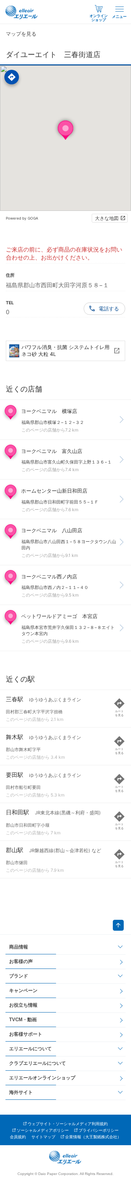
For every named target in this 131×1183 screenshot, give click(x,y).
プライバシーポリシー (99, 1130)
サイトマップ (43, 1137)
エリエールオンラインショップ (42, 1077)
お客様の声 (21, 961)
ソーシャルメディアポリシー (43, 1130)
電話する (109, 308)
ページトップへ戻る (118, 925)
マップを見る (21, 34)
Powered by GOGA (22, 218)
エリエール (21, 12)
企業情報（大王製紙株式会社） (93, 1137)
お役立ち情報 (23, 1005)
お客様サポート (25, 1034)
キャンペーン (23, 990)
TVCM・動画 (23, 1019)
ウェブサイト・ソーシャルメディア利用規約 (68, 1124)
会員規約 (18, 1137)
